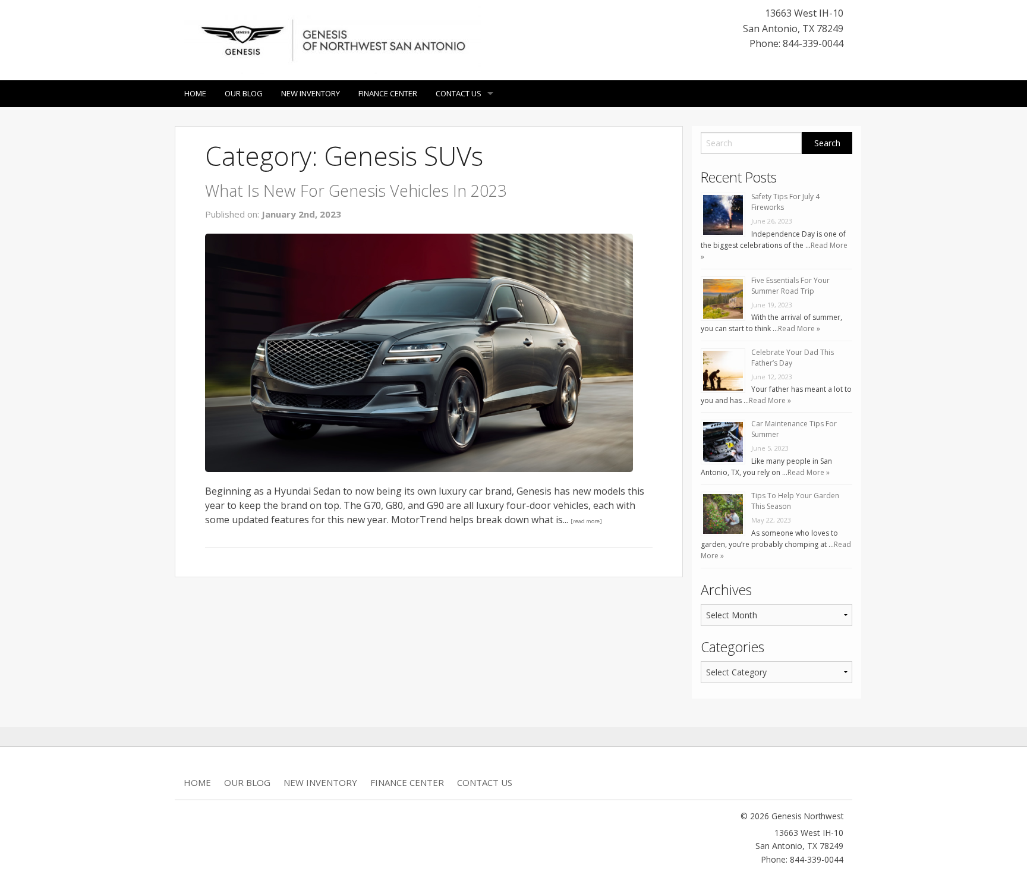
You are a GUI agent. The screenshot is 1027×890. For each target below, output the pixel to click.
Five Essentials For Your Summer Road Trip (790, 285)
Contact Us (458, 93)
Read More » (799, 328)
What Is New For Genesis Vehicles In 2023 (355, 191)
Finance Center (387, 93)
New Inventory (310, 93)
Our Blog (244, 93)
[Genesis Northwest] (332, 39)
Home (195, 93)
